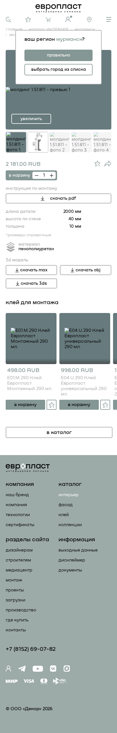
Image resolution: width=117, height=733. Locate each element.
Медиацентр (19, 570)
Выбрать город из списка (58, 69)
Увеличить (31, 119)
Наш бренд (17, 495)
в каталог (59, 432)
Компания (16, 505)
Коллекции (70, 525)
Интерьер (68, 495)
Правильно (58, 55)
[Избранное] (28, 19)
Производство (21, 610)
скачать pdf (63, 198)
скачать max (33, 270)
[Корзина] (48, 19)
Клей (63, 515)
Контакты (16, 630)
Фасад (65, 505)
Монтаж (14, 580)
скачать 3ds (34, 283)
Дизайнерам (19, 550)
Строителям (18, 560)
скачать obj (88, 270)
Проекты (15, 590)
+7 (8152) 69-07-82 (31, 649)
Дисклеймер (71, 560)
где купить (17, 620)
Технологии (18, 515)
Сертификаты (20, 525)
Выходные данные (78, 550)
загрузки (15, 600)
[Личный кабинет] (68, 19)
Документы (70, 570)
